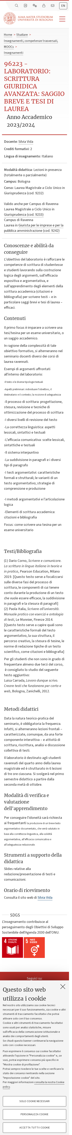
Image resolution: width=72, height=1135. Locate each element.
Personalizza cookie (34, 1114)
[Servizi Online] (35, 6)
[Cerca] (17, 6)
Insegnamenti (13, 53)
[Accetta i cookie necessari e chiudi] (63, 986)
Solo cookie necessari (34, 1101)
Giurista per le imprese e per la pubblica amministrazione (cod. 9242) (33, 228)
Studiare (22, 35)
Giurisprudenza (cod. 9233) (24, 214)
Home (8, 35)
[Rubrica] (25, 6)
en (63, 6)
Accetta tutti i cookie (34, 1128)
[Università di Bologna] (29, 18)
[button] (61, 19)
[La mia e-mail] (53, 6)
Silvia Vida (25, 141)
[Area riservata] (44, 6)
